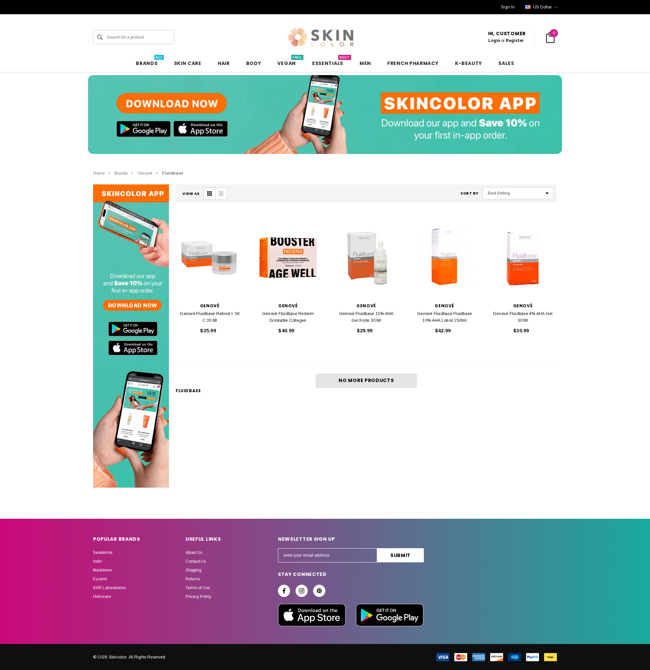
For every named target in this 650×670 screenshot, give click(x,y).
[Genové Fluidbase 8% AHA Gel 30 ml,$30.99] (523, 256)
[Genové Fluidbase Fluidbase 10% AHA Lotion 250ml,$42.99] (444, 256)
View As (191, 194)
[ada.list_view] (221, 193)
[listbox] (518, 193)
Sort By (469, 193)
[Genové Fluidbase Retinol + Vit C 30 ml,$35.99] (209, 256)
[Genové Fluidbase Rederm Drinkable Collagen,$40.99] (288, 256)
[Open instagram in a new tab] (302, 591)
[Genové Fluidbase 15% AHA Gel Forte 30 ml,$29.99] (366, 256)
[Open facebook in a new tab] (284, 591)
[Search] (100, 37)
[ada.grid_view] (209, 193)
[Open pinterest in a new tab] (319, 591)
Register (515, 40)
